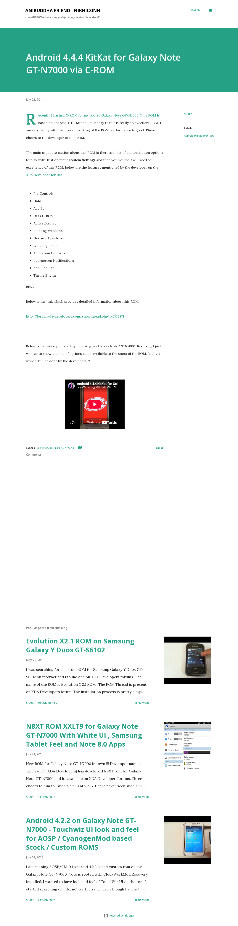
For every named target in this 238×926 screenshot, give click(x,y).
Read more (141, 703)
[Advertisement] (89, 579)
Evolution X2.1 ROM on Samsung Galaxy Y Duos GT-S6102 (80, 645)
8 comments (46, 797)
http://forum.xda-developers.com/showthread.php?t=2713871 (75, 316)
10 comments (47, 703)
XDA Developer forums (44, 175)
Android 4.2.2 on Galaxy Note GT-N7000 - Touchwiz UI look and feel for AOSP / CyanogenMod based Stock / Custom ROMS (82, 834)
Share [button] (188, 114)
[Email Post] (80, 448)
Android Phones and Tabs (199, 135)
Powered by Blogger (121, 915)
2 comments (46, 900)
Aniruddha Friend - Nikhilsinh (62, 10)
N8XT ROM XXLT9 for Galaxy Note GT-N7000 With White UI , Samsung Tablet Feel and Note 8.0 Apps (84, 735)
